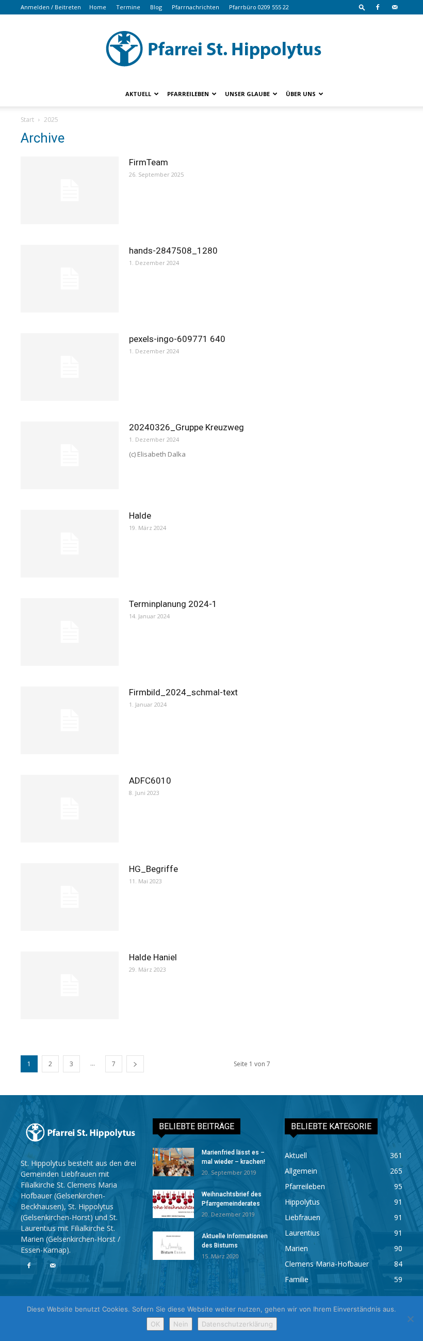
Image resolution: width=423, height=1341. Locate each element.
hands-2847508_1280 (173, 250)
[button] (362, 7)
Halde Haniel (153, 957)
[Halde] (70, 544)
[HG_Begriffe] (70, 897)
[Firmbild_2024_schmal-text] (70, 720)
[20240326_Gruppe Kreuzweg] (70, 455)
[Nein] (410, 1319)
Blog (156, 7)
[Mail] (394, 7)
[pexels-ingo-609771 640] (70, 367)
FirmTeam (148, 162)
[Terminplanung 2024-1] (70, 632)
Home (97, 7)
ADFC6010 (150, 780)
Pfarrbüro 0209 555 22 (259, 7)
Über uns (301, 94)
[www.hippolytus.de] (211, 48)
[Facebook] (377, 7)
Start (27, 119)
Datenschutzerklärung (237, 1324)
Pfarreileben (188, 94)
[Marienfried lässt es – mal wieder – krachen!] (173, 1162)
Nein (180, 1324)
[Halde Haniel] (70, 985)
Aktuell (138, 94)
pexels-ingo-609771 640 (177, 339)
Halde (140, 515)
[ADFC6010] (70, 809)
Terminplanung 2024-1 (173, 604)
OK (155, 1324)
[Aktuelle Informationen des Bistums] (173, 1245)
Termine (128, 7)
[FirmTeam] (70, 190)
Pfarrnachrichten (195, 7)
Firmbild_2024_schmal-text (183, 692)
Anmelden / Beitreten (51, 7)
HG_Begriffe (153, 869)
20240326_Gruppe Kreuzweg (186, 427)
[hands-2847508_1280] (70, 279)
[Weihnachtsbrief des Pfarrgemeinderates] (173, 1204)
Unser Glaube (247, 94)
